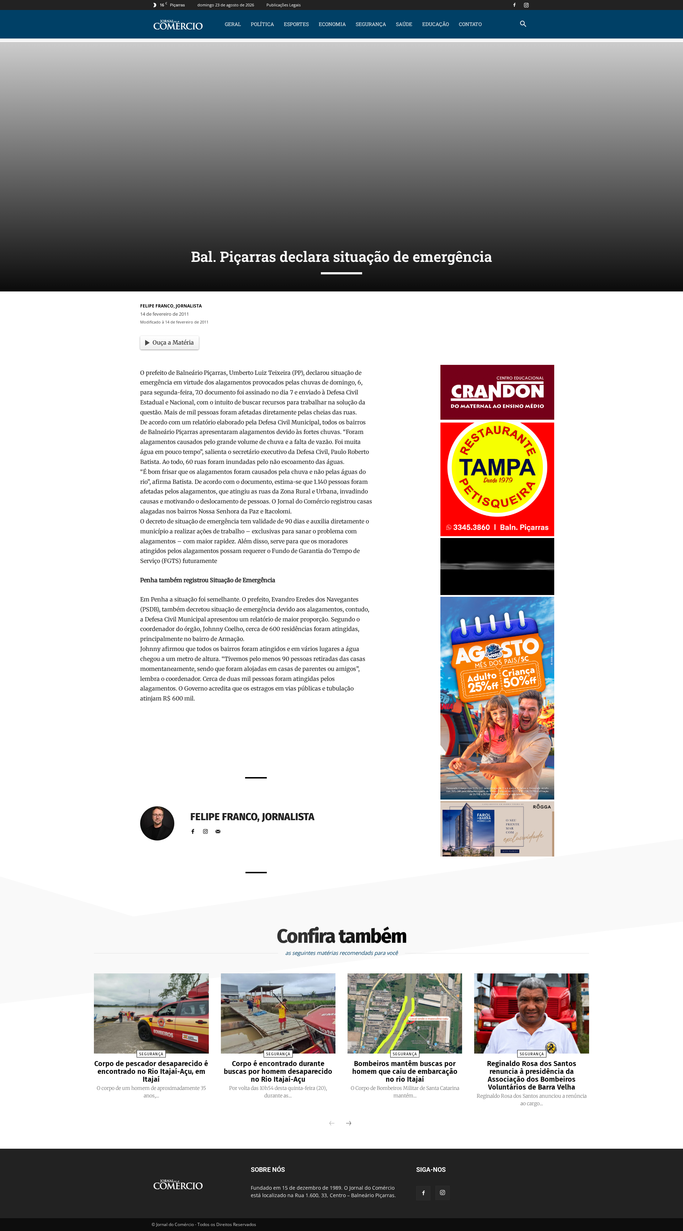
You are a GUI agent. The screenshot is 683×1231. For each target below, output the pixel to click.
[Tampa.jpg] (497, 534)
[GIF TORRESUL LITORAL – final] (497, 593)
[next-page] (349, 1124)
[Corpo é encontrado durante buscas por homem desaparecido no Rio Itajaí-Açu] (278, 1013)
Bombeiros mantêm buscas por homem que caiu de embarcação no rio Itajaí (404, 1071)
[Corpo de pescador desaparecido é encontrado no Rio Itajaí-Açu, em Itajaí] (151, 1013)
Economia (332, 24)
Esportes (296, 24)
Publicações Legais (283, 4)
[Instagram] (526, 5)
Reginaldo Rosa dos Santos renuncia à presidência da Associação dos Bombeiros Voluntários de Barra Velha (531, 1075)
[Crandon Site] (497, 418)
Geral (233, 24)
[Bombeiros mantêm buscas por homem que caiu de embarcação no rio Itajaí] (405, 1013)
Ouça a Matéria (173, 342)
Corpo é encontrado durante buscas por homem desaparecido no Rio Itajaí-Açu (278, 1071)
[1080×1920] (497, 798)
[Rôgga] (497, 855)
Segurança (371, 24)
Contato (470, 24)
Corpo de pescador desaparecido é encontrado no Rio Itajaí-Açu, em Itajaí (151, 1071)
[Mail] (218, 829)
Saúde (404, 24)
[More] (345, 752)
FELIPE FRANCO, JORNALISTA (171, 306)
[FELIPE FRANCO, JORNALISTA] (161, 823)
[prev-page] (332, 1124)
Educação (435, 24)
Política (262, 24)
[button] (522, 24)
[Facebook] (514, 5)
